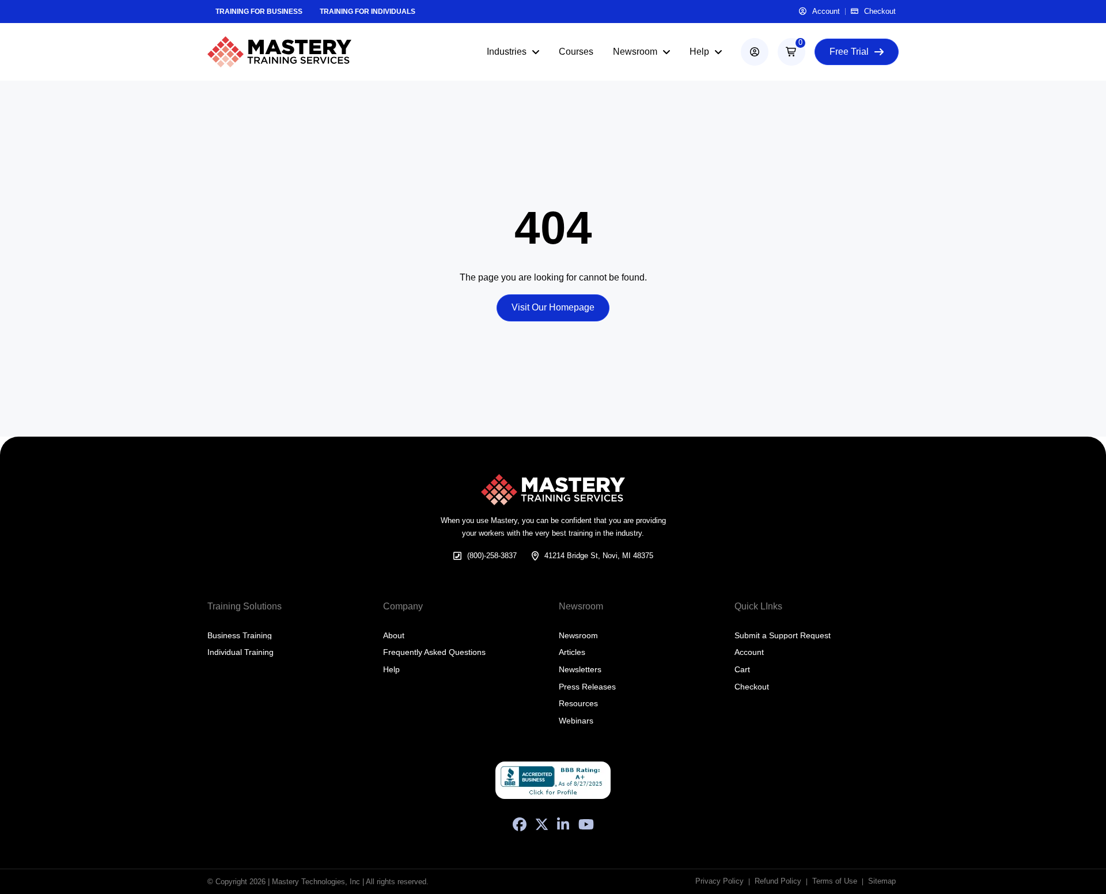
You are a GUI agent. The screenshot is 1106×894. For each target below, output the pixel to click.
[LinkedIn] (563, 824)
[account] (754, 52)
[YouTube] (586, 824)
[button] (791, 52)
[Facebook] (520, 824)
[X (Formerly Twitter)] (542, 824)
